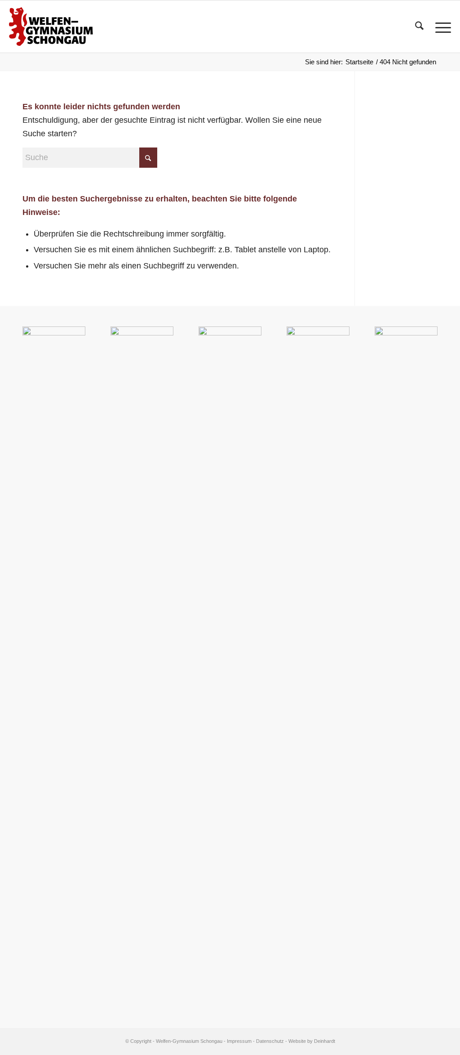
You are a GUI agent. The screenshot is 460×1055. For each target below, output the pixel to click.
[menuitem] (419, 26)
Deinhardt (324, 1041)
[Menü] (440, 26)
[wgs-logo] (51, 26)
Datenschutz (270, 1041)
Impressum (239, 1041)
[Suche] (419, 26)
